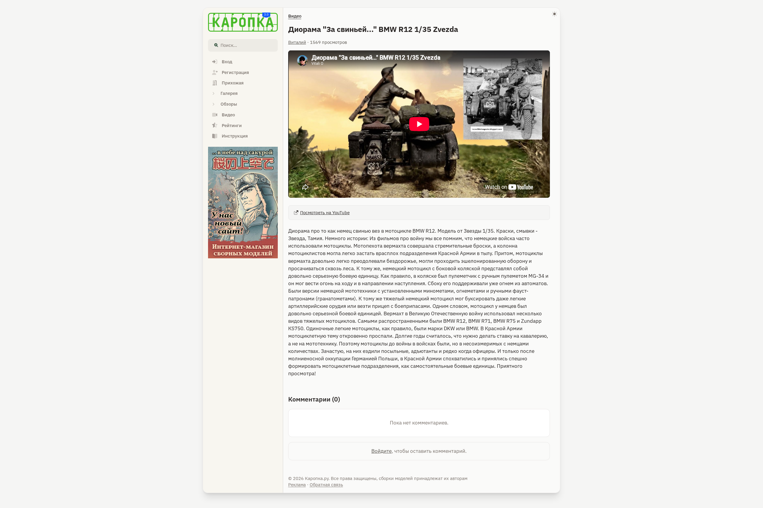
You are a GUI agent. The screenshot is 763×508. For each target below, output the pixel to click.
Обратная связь (326, 484)
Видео (294, 16)
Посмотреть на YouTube (325, 212)
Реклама (297, 484)
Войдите (381, 451)
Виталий (297, 42)
